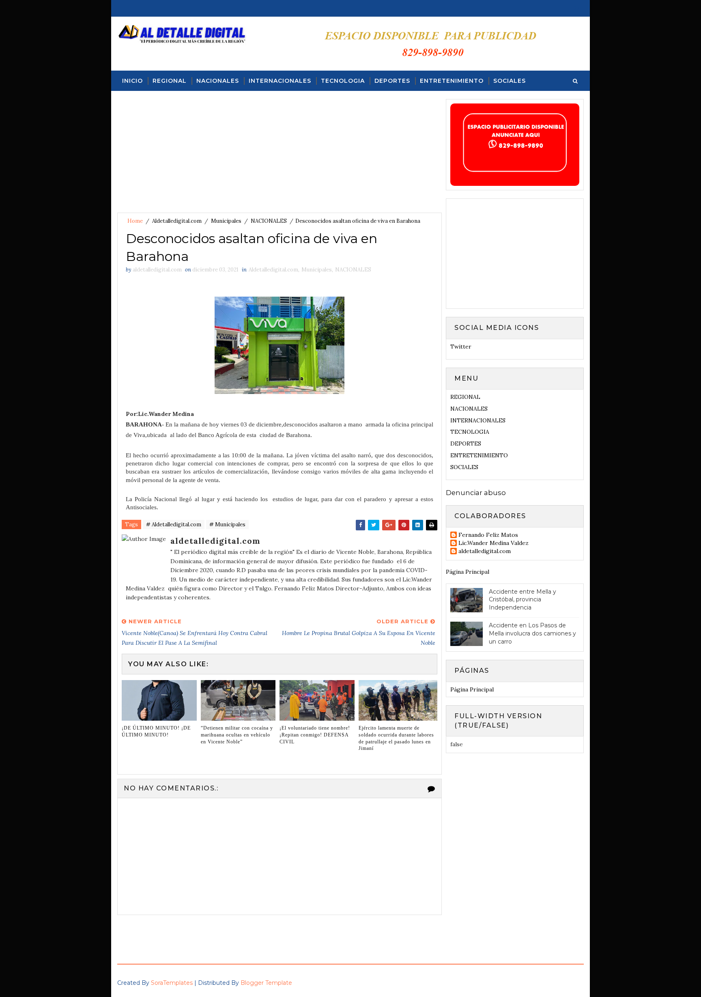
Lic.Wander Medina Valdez (493, 543)
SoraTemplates (172, 982)
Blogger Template (266, 982)
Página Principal (467, 571)
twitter (460, 346)
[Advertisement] (279, 156)
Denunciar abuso (476, 493)
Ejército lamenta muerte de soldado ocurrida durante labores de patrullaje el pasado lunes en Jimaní (396, 738)
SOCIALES (509, 80)
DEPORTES (392, 80)
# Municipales (227, 524)
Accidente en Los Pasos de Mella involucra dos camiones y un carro (532, 633)
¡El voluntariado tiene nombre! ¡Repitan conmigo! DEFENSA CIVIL (315, 735)
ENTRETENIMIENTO (452, 80)
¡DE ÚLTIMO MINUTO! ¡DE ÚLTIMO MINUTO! (156, 731)
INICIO (132, 80)
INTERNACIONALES (280, 80)
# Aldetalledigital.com (173, 524)
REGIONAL (170, 80)
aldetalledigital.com (484, 551)
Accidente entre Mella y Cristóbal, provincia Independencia (522, 599)
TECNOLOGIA (343, 80)
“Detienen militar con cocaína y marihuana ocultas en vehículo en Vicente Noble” (237, 735)
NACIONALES (217, 80)
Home (135, 220)
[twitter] (577, 8)
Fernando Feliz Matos (488, 535)
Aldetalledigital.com (177, 220)
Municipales (226, 220)
